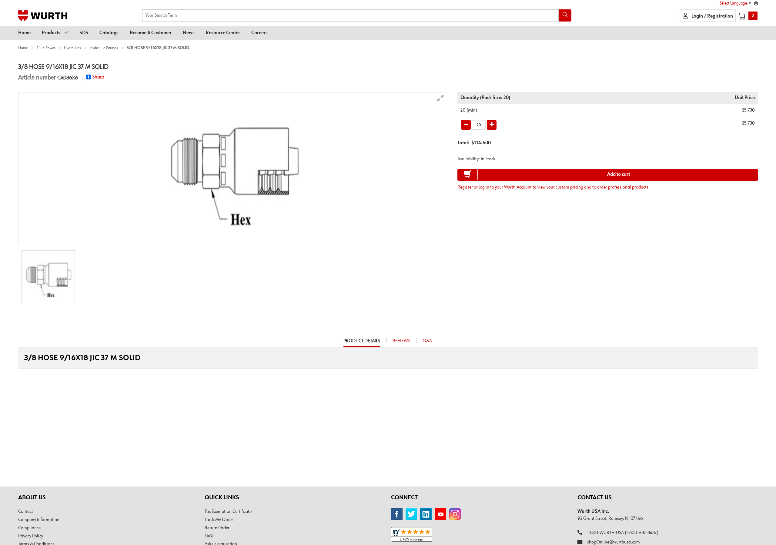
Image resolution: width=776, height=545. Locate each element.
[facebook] (397, 514)
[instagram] (455, 514)
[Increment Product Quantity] (492, 125)
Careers (259, 33)
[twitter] (411, 514)
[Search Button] (565, 15)
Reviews (401, 341)
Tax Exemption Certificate (228, 511)
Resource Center (223, 33)
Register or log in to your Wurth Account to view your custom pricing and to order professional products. (553, 187)
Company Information (38, 519)
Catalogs (109, 33)
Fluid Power (46, 48)
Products (51, 33)
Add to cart (618, 174)
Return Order (217, 528)
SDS (83, 33)
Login (697, 16)
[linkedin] (426, 514)
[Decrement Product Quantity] (466, 125)
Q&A (427, 341)
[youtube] (440, 514)
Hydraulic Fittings (104, 48)
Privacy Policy (30, 536)
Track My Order (219, 519)
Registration (720, 16)
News (189, 33)
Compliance (29, 528)
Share (98, 77)
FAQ (209, 536)
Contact (25, 511)
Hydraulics (72, 48)
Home (24, 33)
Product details (361, 342)
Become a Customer (151, 33)
